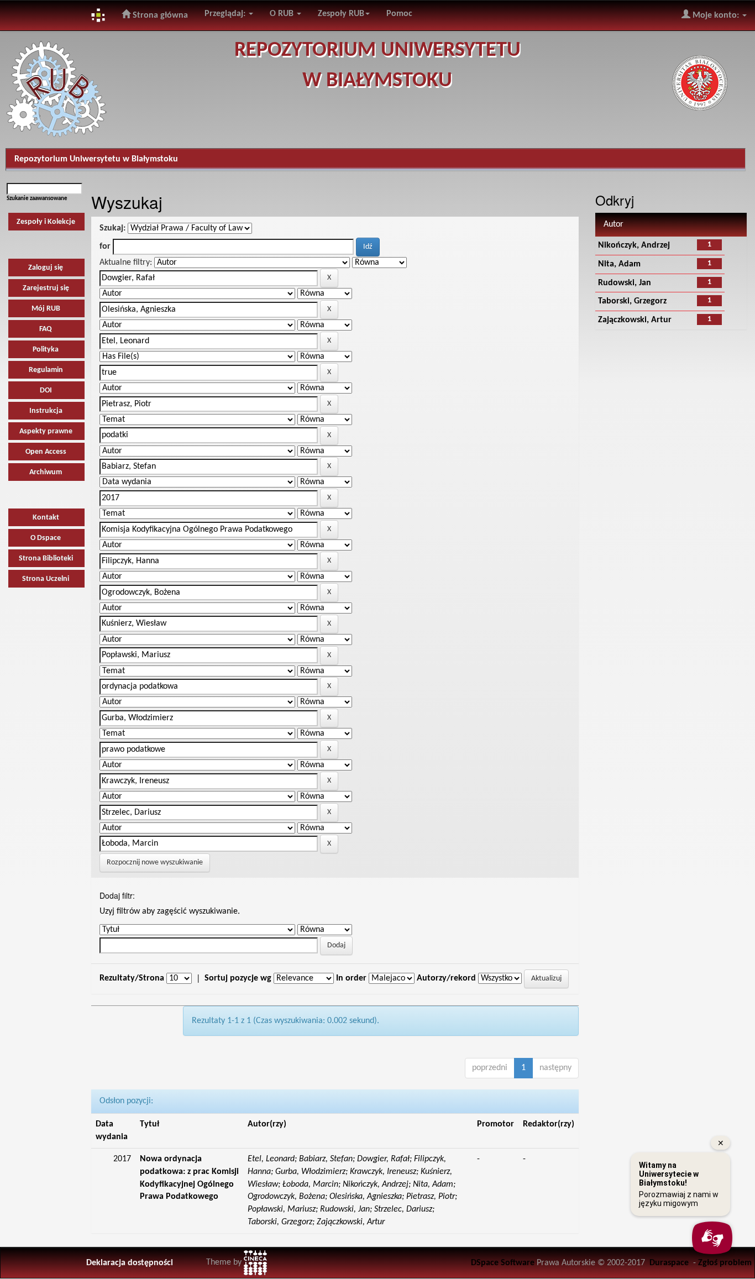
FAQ (45, 329)
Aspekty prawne (45, 431)
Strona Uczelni (45, 579)
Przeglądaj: (226, 13)
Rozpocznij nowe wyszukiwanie (155, 862)
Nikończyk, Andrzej (634, 245)
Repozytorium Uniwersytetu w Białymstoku (96, 159)
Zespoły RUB (341, 13)
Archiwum (45, 472)
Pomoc (399, 13)
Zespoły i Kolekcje (46, 222)
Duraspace (669, 1263)
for (105, 246)
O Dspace (45, 538)
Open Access (45, 451)
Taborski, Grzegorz (632, 301)
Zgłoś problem (725, 1263)
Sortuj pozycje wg (238, 978)
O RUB (283, 13)
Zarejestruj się (46, 288)
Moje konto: (715, 15)
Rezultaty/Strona (131, 978)
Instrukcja (45, 411)
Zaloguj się (45, 267)
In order (351, 978)
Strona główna (159, 15)
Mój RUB (46, 308)
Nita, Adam (619, 264)
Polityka (46, 349)
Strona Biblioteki (46, 558)
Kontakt (46, 517)
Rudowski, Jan (624, 283)
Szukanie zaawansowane (37, 199)
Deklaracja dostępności (129, 1263)
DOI (46, 390)
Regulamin (46, 370)
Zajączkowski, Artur (635, 320)
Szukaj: (112, 228)
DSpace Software (502, 1263)
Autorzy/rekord (446, 978)
